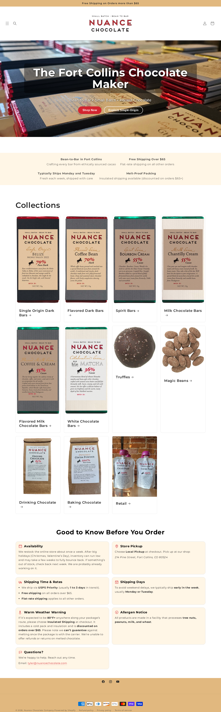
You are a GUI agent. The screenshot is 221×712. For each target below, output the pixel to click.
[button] (7, 23)
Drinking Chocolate (37, 502)
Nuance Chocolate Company (39, 710)
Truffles (123, 377)
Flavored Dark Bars (86, 311)
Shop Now (90, 110)
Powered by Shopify (65, 710)
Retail (121, 503)
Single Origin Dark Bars (36, 313)
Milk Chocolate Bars (183, 311)
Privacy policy (104, 710)
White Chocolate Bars (83, 423)
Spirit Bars (125, 311)
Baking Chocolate (84, 502)
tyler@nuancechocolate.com (47, 663)
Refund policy (86, 710)
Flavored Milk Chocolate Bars (33, 423)
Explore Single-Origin (123, 110)
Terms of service (123, 710)
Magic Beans (176, 381)
